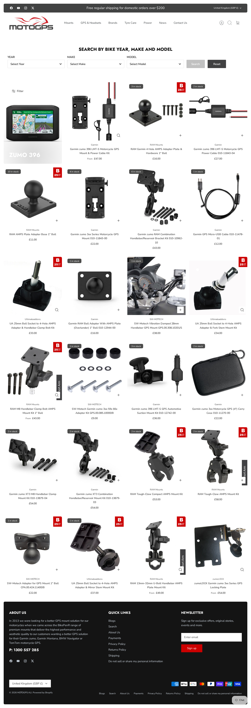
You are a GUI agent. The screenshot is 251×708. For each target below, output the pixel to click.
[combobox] (36, 64)
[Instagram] (25, 8)
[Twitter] (32, 8)
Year (11, 57)
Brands (112, 23)
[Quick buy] (118, 135)
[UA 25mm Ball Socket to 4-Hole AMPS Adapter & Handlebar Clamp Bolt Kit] (33, 286)
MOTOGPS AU (24, 692)
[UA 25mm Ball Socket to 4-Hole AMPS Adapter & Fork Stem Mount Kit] (218, 286)
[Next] (181, 8)
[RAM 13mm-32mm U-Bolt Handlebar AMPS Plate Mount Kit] (156, 545)
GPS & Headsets (91, 23)
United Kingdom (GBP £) (226, 7)
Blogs (111, 621)
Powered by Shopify (43, 692)
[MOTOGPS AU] (31, 23)
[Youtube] (18, 8)
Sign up (191, 648)
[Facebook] (11, 8)
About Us (114, 632)
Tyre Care (130, 23)
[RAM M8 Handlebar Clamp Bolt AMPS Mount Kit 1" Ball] (33, 371)
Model (132, 57)
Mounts (68, 23)
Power (148, 23)
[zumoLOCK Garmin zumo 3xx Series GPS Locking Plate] (218, 545)
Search (112, 626)
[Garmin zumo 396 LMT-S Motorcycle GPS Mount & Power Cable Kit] (95, 111)
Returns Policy (117, 650)
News (162, 23)
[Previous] (70, 8)
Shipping (113, 655)
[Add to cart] (180, 135)
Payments (114, 638)
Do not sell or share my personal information (135, 661)
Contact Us (180, 23)
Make (71, 57)
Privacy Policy (117, 644)
